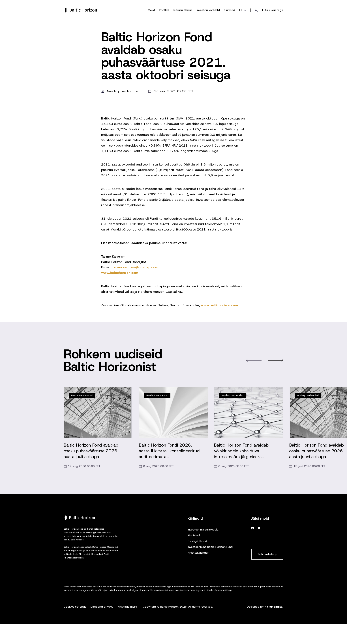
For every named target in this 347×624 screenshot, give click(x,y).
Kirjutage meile (127, 606)
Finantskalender (198, 553)
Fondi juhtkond (197, 541)
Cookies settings (75, 606)
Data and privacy (102, 606)
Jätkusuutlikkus (182, 10)
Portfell (164, 10)
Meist (151, 10)
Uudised (229, 10)
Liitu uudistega (272, 10)
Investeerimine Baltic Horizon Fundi (210, 547)
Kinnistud (194, 535)
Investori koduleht (208, 10)
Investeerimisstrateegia (203, 529)
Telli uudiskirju (267, 554)
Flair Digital (275, 606)
